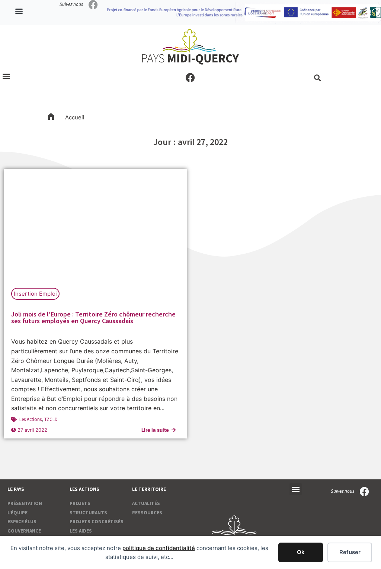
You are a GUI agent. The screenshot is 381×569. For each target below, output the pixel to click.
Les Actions (30, 419)
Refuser (350, 552)
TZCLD (51, 419)
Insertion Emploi (35, 293)
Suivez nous (71, 4)
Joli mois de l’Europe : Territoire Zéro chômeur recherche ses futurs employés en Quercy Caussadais (93, 317)
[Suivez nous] (93, 4)
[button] (19, 11)
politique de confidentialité (158, 548)
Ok (301, 552)
